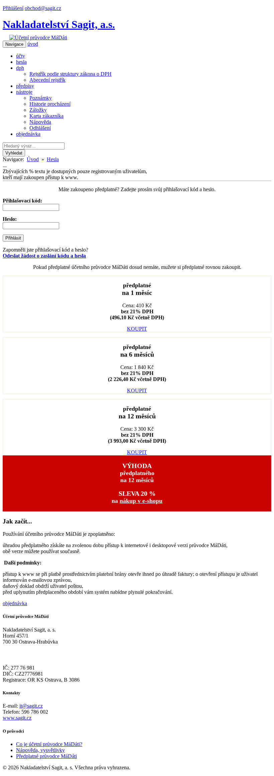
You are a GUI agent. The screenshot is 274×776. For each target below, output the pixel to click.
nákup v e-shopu (141, 500)
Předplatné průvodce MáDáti (46, 756)
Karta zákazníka (46, 116)
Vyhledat (13, 152)
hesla (21, 62)
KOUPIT (137, 329)
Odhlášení (40, 128)
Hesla (53, 159)
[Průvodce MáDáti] (38, 37)
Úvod (33, 159)
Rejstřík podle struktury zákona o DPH (70, 74)
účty (20, 56)
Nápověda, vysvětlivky (40, 750)
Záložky (38, 110)
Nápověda (40, 122)
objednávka (28, 134)
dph (20, 68)
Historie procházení (50, 104)
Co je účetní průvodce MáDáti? (49, 744)
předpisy (25, 86)
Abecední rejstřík (47, 80)
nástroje (24, 92)
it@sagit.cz (31, 706)
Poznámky (40, 98)
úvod (32, 44)
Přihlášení (13, 8)
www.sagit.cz (17, 718)
